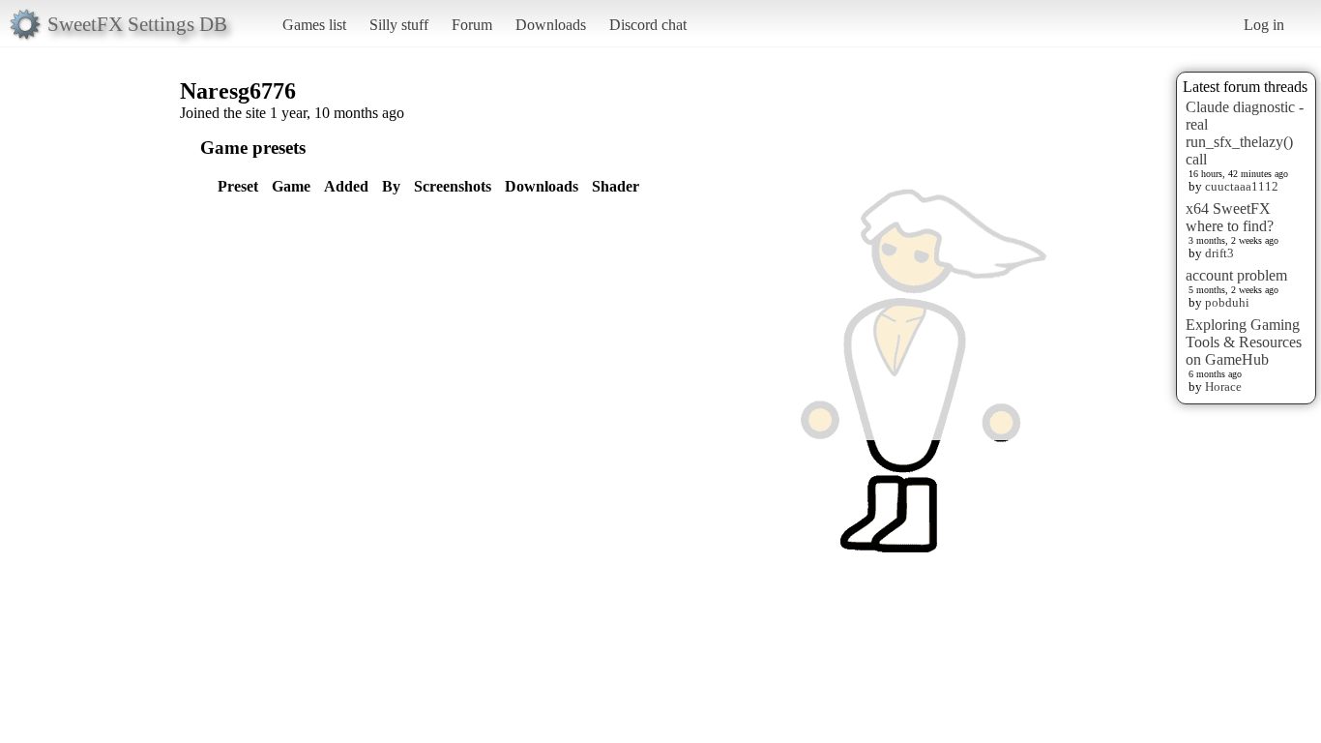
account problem (1236, 275)
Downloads (550, 24)
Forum (472, 24)
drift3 (1219, 253)
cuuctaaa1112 (1241, 186)
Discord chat (648, 24)
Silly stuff (398, 24)
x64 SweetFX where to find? (1230, 217)
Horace (1223, 386)
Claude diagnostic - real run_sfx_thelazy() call (1245, 133)
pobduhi (1227, 302)
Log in (1264, 24)
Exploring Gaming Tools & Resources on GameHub (1244, 342)
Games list (314, 24)
